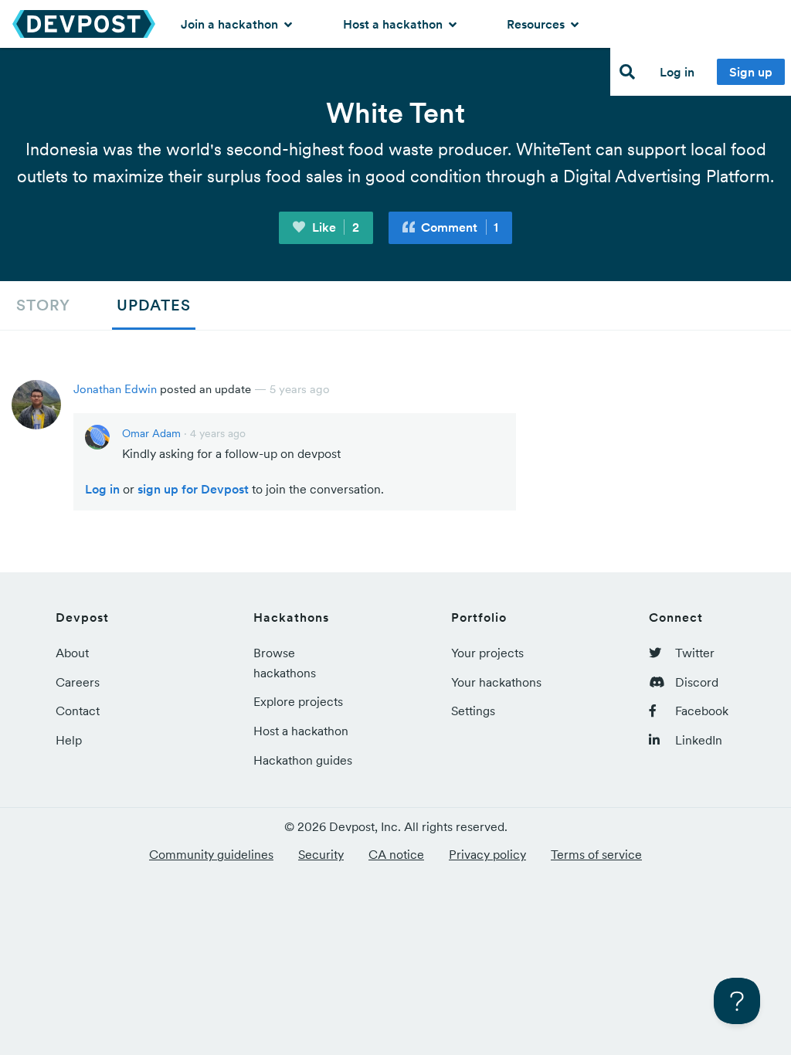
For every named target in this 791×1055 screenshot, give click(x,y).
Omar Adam (151, 433)
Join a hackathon (231, 24)
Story (43, 305)
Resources (537, 24)
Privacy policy (487, 854)
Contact (78, 710)
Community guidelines (211, 854)
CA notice (396, 854)
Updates (154, 305)
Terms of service (596, 854)
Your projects (487, 652)
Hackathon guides (302, 760)
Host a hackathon (394, 24)
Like (334, 227)
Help (69, 740)
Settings (473, 710)
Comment (458, 227)
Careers (78, 682)
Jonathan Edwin (115, 389)
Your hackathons (496, 682)
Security (321, 854)
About (72, 652)
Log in (677, 72)
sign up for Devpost (193, 489)
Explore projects (298, 701)
